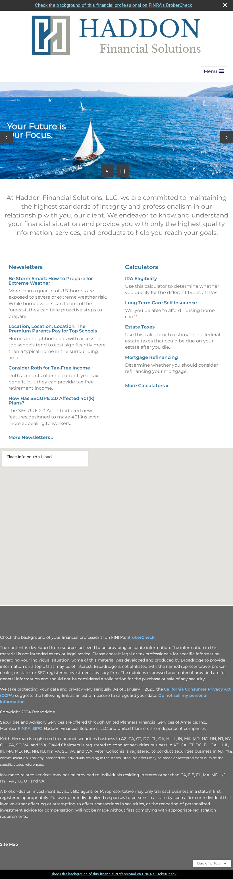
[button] (214, 71)
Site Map (9, 844)
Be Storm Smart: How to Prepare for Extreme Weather (51, 281)
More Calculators (146, 385)
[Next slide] (226, 137)
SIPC (37, 728)
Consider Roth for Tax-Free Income (49, 368)
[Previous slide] (6, 137)
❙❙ (123, 170)
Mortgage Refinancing (151, 357)
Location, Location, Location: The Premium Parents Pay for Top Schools (53, 329)
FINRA (24, 728)
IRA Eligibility (141, 278)
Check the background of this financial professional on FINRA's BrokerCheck (113, 5)
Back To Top (209, 863)
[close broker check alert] (225, 5)
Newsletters (26, 267)
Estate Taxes (140, 327)
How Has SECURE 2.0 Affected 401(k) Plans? (52, 401)
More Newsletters (31, 437)
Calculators (141, 267)
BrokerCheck (141, 637)
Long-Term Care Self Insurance (161, 302)
